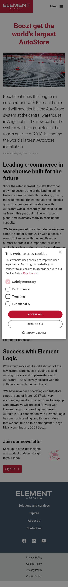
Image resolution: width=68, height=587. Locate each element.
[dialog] (34, 293)
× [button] (60, 252)
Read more (30, 273)
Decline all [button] (35, 324)
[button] (34, 333)
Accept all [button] (35, 314)
